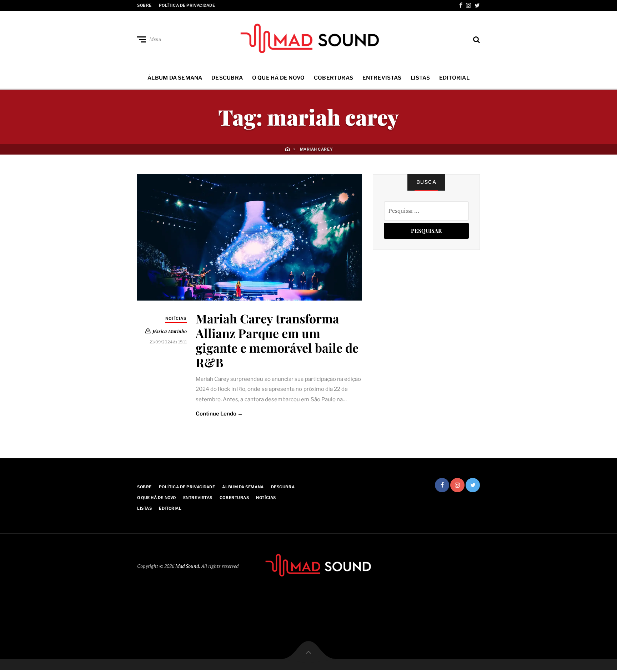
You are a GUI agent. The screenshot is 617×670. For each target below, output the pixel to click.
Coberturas (333, 78)
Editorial (454, 78)
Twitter (477, 5)
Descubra (227, 78)
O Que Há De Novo (278, 78)
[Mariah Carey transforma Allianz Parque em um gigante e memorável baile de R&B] (249, 237)
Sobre (144, 5)
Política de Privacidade (187, 5)
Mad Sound (187, 566)
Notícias (176, 318)
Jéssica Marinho (169, 331)
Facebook (460, 5)
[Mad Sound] (308, 37)
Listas (420, 78)
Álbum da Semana (174, 78)
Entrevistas (381, 78)
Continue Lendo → (219, 413)
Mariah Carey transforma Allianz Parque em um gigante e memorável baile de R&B (277, 340)
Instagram (468, 5)
